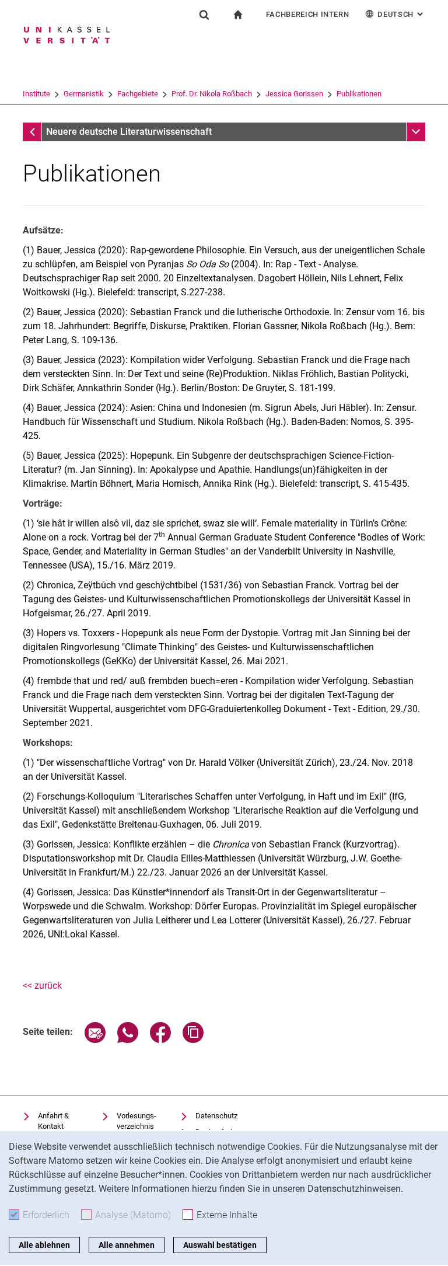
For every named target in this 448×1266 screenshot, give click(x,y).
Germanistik (84, 93)
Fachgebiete (137, 93)
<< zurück (42, 985)
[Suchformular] (204, 14)
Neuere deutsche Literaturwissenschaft (129, 131)
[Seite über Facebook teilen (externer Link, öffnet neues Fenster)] (160, 1039)
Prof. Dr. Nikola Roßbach (212, 93)
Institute (36, 93)
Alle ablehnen (44, 1245)
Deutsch (401, 14)
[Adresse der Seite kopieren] (193, 1039)
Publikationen (359, 93)
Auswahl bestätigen (220, 1245)
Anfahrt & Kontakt (53, 1121)
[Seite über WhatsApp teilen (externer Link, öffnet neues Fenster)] (127, 1039)
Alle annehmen (127, 1245)
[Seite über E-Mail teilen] (95, 1039)
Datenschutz (216, 1115)
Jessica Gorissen (294, 93)
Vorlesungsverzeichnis (136, 1121)
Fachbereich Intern (307, 14)
